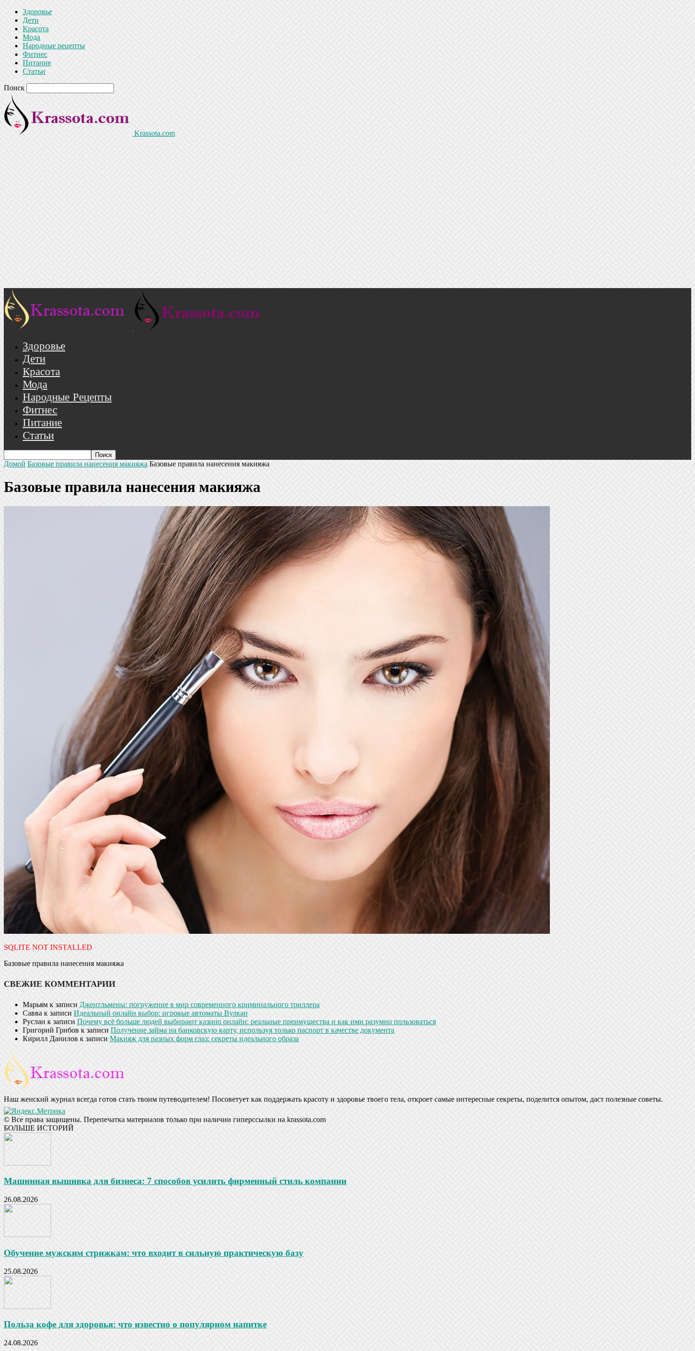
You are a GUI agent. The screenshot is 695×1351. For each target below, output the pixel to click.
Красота (36, 29)
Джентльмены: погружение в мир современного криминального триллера (199, 1004)
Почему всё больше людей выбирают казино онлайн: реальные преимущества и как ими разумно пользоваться (256, 1022)
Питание (37, 63)
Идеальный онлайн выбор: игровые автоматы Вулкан (161, 1013)
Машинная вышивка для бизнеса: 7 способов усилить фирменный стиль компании (175, 1181)
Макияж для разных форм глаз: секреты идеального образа (204, 1039)
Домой (15, 464)
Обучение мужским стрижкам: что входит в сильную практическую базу (154, 1253)
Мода (31, 37)
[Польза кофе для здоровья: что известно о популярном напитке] (27, 1306)
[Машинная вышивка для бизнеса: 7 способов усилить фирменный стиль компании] (27, 1163)
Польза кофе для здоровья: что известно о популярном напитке (135, 1324)
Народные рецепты (54, 46)
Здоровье (37, 12)
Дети (31, 20)
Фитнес (35, 54)
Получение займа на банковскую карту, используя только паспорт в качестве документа (252, 1030)
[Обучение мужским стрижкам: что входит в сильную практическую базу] (27, 1234)
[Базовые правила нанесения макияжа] (277, 931)
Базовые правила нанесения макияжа (87, 464)
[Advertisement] (347, 217)
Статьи (34, 71)
